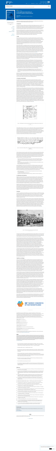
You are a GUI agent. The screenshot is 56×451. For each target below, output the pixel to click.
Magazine (29, 3)
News (26, 3)
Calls (43, 3)
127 (18, 10)
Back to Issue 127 (31, 418)
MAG (17, 10)
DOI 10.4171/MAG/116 (18, 410)
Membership (32, 3)
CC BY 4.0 (29, 415)
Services (37, 3)
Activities (40, 3)
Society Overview (47, 3)
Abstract (13, 26)
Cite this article (12, 35)
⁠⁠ (36, 34)
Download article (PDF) (10, 22)
